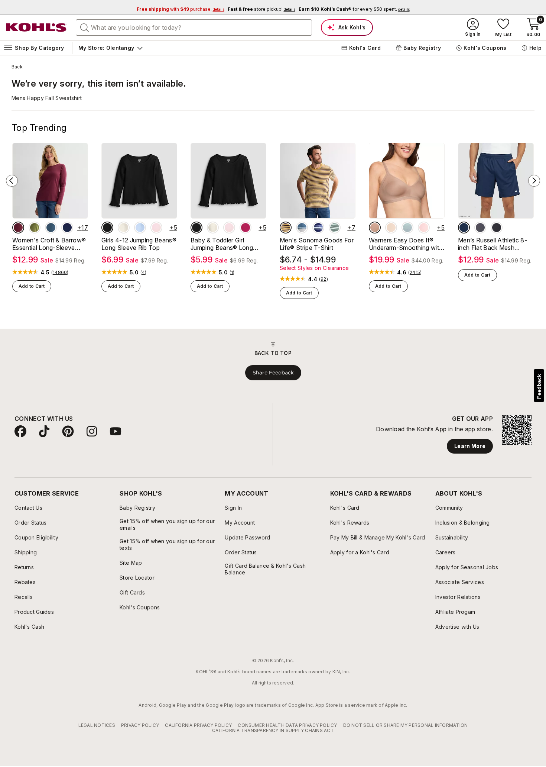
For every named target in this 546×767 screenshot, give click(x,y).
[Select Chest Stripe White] (302, 227)
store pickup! (261, 9)
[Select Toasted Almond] (375, 227)
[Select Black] (497, 227)
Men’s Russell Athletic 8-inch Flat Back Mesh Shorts (492, 243)
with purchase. (180, 9)
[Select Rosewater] (424, 227)
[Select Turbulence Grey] (480, 227)
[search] (84, 27)
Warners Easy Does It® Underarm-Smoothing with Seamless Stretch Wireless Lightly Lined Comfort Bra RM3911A (406, 243)
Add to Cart (32, 286)
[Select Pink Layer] (156, 227)
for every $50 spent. (354, 9)
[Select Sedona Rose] (245, 227)
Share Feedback (273, 373)
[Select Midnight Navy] (464, 227)
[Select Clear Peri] (140, 227)
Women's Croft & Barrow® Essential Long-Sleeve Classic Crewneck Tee (49, 243)
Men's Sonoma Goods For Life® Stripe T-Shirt (317, 243)
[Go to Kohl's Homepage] (36, 27)
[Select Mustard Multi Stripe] (286, 227)
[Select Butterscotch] (391, 227)
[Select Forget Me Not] (407, 227)
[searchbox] (194, 27)
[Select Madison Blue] (51, 227)
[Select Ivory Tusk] (124, 227)
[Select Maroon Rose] (18, 227)
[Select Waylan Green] (34, 227)
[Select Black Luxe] (107, 227)
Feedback (539, 386)
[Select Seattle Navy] (67, 227)
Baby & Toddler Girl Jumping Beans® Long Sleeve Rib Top (222, 243)
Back (17, 67)
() (60, 272)
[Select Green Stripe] (335, 227)
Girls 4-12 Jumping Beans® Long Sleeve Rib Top (138, 243)
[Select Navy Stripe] (318, 227)
